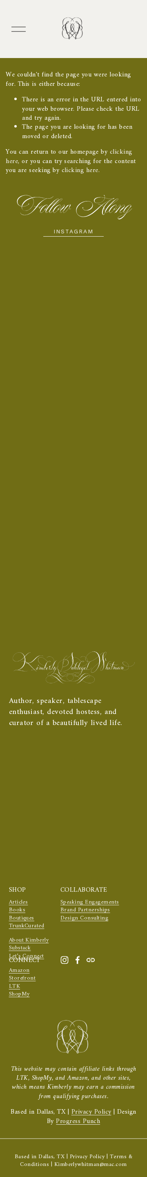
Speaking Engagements (89, 902)
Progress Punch (78, 1121)
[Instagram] (64, 960)
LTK (14, 986)
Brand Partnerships (85, 910)
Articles (18, 902)
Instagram (73, 231)
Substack (20, 948)
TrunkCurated (27, 926)
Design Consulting (84, 918)
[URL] (91, 960)
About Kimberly (29, 940)
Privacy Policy (91, 1112)
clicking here (80, 170)
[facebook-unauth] (78, 960)
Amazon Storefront (22, 974)
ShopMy (19, 994)
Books (17, 910)
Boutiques (21, 918)
